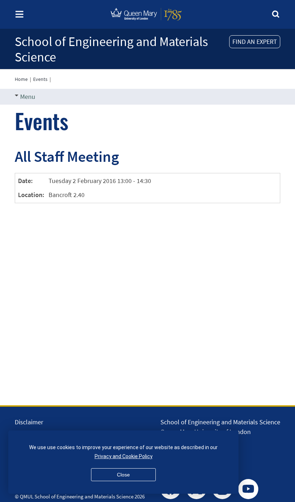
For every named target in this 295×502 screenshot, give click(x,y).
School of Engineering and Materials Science (111, 49)
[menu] (19, 16)
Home (21, 79)
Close (123, 475)
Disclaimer (29, 422)
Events (40, 79)
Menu (27, 96)
